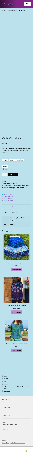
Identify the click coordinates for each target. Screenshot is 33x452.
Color (3, 157)
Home (5, 10)
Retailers (6, 384)
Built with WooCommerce (17, 443)
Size (3, 164)
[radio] (5, 160)
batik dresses (8, 185)
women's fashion (10, 189)
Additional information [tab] (8, 207)
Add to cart (13, 174)
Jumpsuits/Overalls (12, 10)
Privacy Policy (5, 443)
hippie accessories (16, 185)
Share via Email (8, 200)
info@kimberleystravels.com (10, 424)
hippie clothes (25, 185)
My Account (5, 449)
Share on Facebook (9, 196)
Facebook (7, 407)
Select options (16, 269)
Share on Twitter (9, 194)
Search (16, 449)
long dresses (5, 187)
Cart (25, 448)
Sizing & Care (7, 391)
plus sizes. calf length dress (16, 187)
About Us (6, 378)
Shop (5, 381)
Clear (6, 169)
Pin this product (8, 198)
